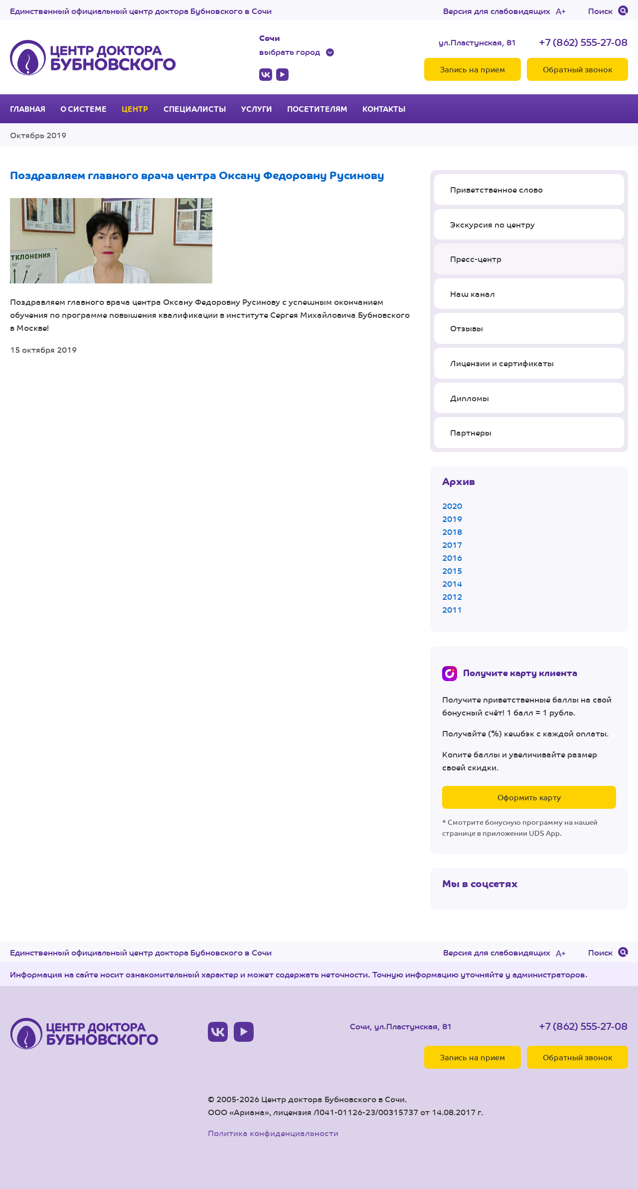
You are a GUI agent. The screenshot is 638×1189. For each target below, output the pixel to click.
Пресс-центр (475, 258)
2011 (452, 609)
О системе (83, 109)
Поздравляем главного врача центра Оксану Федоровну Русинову (197, 174)
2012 (452, 596)
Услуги (256, 109)
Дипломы (469, 398)
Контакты (384, 109)
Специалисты (194, 109)
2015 (452, 570)
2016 (452, 557)
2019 (452, 518)
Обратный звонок (577, 69)
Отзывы (466, 328)
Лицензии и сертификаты (502, 363)
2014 (452, 583)
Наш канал (472, 293)
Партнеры (470, 432)
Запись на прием (472, 69)
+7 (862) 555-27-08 (583, 41)
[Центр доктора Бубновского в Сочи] (93, 57)
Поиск (600, 10)
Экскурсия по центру (492, 224)
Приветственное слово (496, 189)
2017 (452, 544)
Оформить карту (529, 797)
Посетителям (317, 109)
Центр (135, 109)
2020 (452, 505)
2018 (452, 531)
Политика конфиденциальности (273, 1133)
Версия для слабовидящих (496, 10)
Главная (27, 109)
